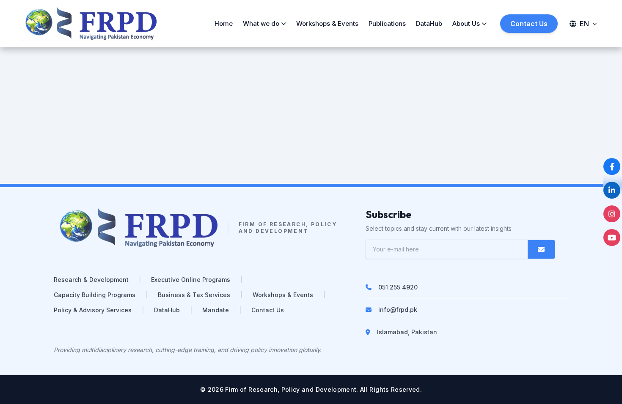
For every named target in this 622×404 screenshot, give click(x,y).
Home (224, 23)
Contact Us (529, 23)
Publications (387, 23)
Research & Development (91, 279)
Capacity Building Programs (94, 294)
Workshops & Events (327, 23)
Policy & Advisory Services (93, 310)
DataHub (429, 23)
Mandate (215, 310)
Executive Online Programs (190, 279)
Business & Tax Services (194, 294)
